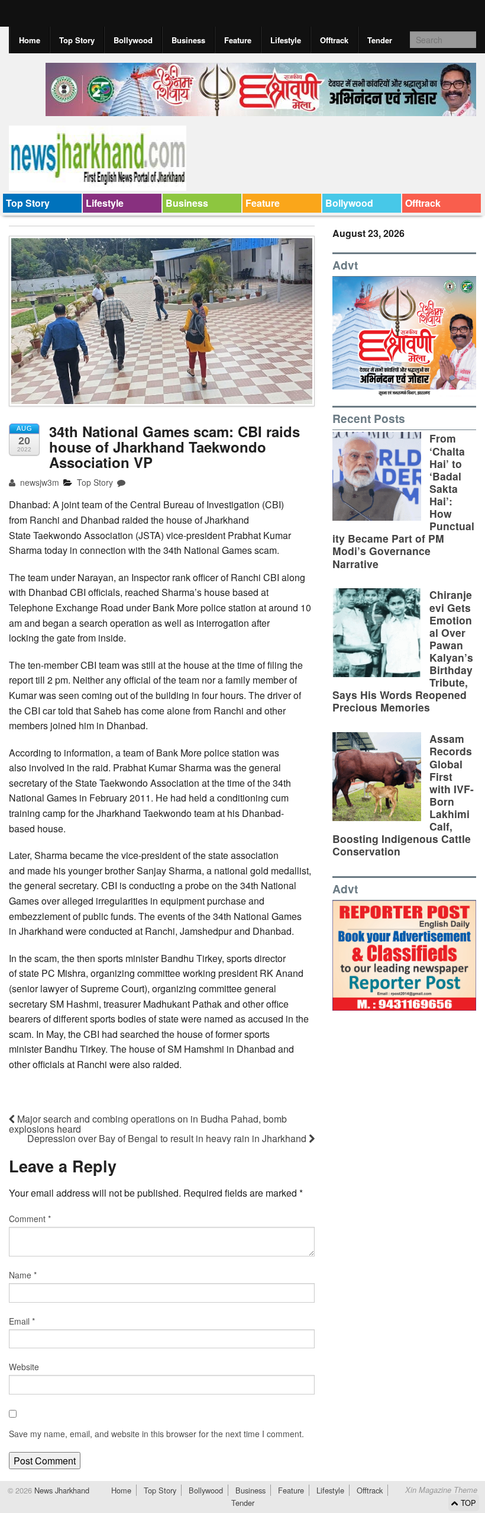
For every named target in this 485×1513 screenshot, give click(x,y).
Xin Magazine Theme (441, 1490)
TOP (467, 1502)
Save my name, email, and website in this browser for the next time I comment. (156, 1434)
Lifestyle (285, 40)
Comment (30, 1218)
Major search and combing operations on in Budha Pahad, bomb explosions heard (148, 1124)
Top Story (77, 40)
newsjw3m (38, 482)
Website (24, 1367)
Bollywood (133, 40)
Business (188, 40)
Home (29, 40)
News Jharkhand (60, 1490)
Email (22, 1321)
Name (23, 1275)
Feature (237, 40)
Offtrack (334, 40)
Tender (379, 40)
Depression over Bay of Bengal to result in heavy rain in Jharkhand (168, 1138)
